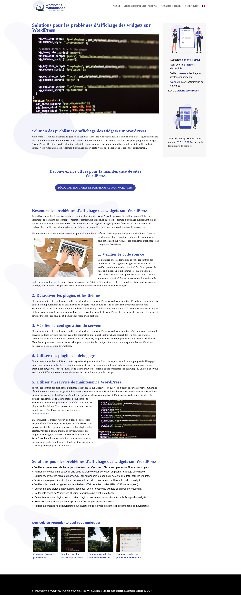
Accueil (116, 6)
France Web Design (113, 590)
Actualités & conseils (171, 6)
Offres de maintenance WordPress (140, 6)
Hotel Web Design (90, 590)
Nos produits (191, 6)
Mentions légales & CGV (138, 590)
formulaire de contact (179, 146)
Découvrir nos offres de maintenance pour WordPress (95, 187)
